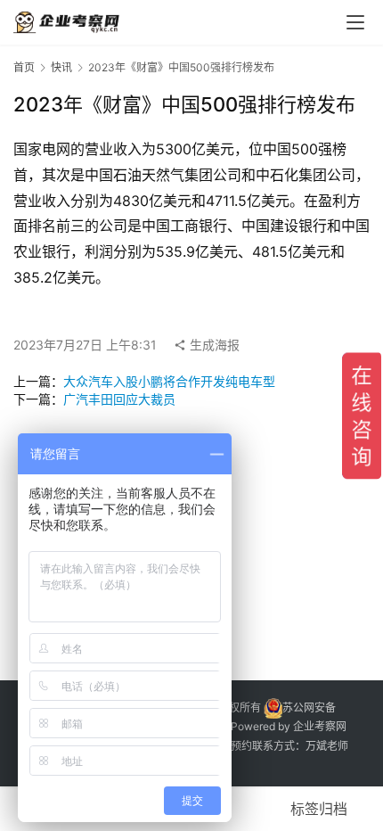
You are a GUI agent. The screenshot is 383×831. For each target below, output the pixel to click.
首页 (24, 67)
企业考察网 (319, 726)
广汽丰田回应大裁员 (119, 399)
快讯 (61, 67)
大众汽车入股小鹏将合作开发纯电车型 (169, 381)
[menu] (355, 22)
